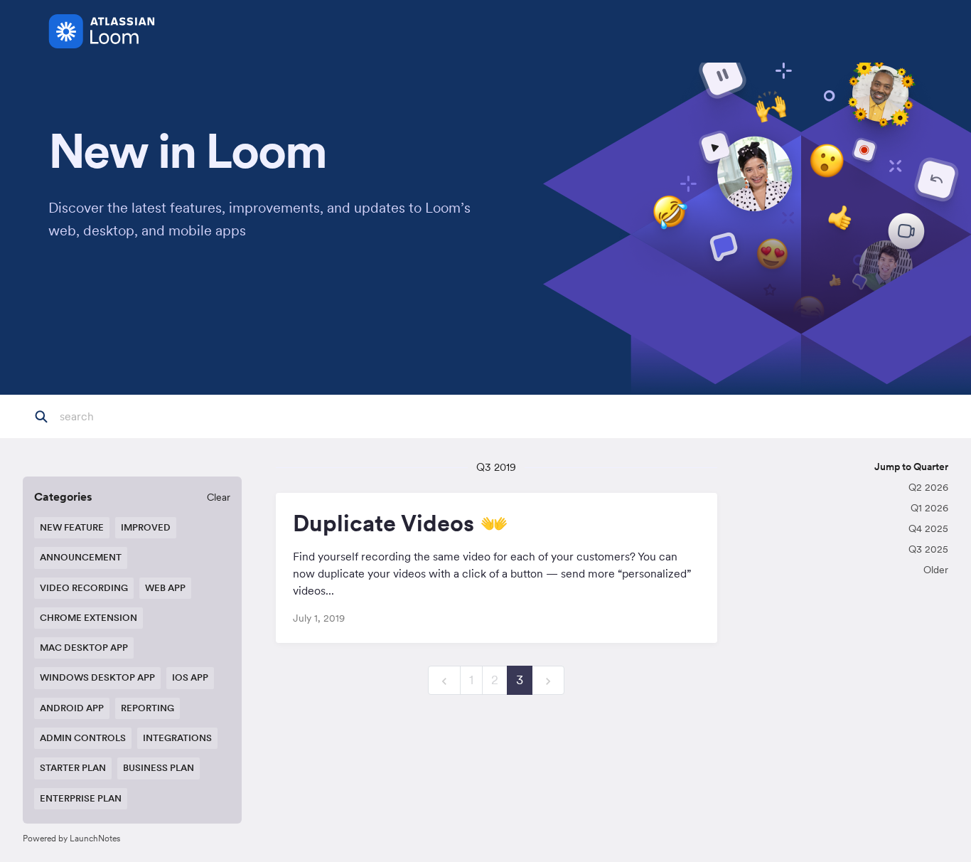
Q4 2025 (928, 528)
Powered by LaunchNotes (71, 838)
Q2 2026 (928, 487)
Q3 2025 (928, 549)
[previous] (444, 680)
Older (935, 569)
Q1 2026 (929, 507)
